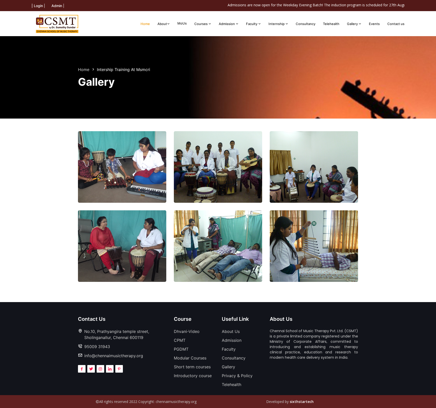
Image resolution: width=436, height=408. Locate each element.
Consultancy (305, 24)
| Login (37, 6)
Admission (227, 24)
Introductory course (193, 375)
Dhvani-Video (187, 331)
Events (374, 24)
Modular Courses (190, 357)
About (162, 24)
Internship (276, 24)
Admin (56, 6)
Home (145, 24)
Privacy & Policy (237, 375)
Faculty (252, 24)
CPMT (179, 340)
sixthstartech (302, 401)
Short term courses (192, 366)
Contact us (395, 24)
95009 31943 (97, 346)
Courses (201, 24)
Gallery (353, 24)
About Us (231, 331)
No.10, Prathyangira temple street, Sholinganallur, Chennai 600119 (116, 334)
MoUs (182, 23)
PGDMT (181, 349)
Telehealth (331, 24)
